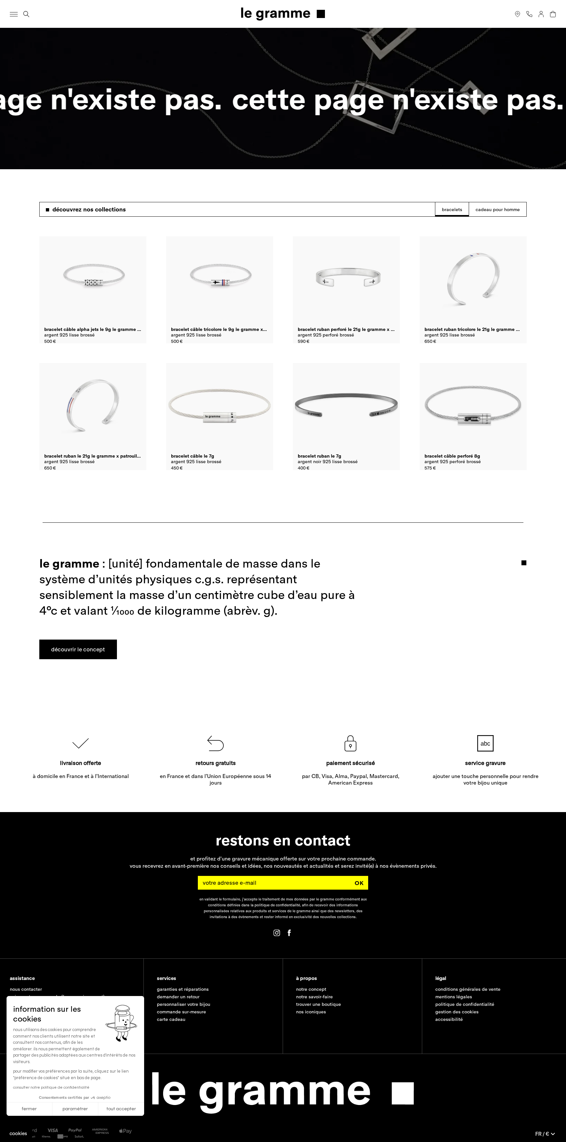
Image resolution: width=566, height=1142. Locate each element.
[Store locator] (517, 14)
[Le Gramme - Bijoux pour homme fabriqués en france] (283, 14)
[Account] (541, 14)
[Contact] (529, 14)
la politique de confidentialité (275, 905)
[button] (18, 1133)
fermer (29, 1109)
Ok (359, 882)
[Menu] (14, 14)
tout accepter (121, 1109)
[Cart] (553, 14)
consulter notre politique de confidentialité (51, 1087)
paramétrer (75, 1109)
